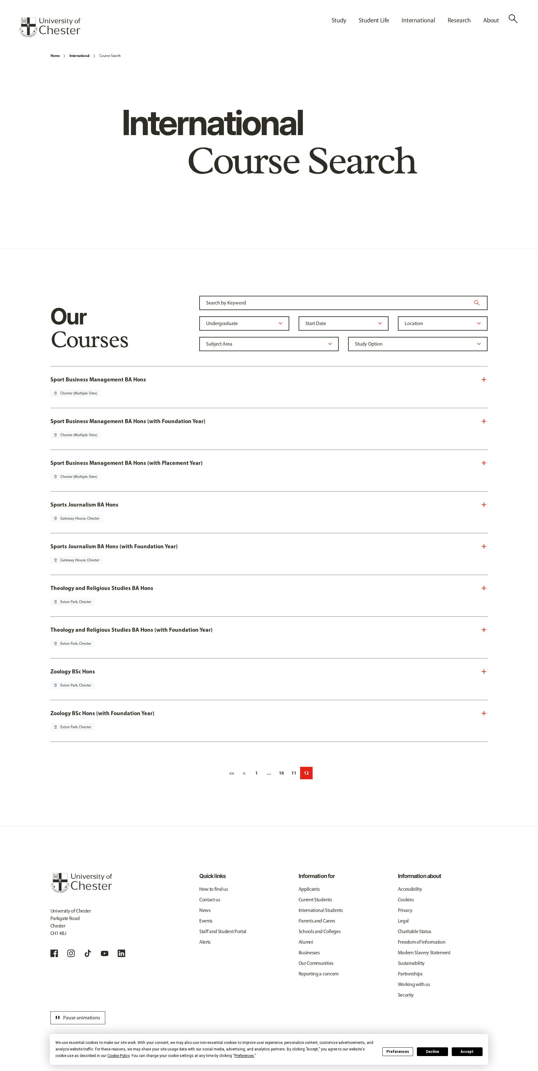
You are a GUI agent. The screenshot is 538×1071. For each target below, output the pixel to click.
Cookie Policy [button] (118, 1056)
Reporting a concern (319, 974)
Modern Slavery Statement (424, 952)
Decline (432, 1052)
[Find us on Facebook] (54, 953)
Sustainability (411, 963)
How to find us (213, 889)
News (204, 910)
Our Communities (316, 963)
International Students (321, 910)
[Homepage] (49, 27)
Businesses (309, 952)
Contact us (209, 900)
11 (293, 773)
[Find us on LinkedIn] (121, 953)
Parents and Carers (317, 921)
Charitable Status (415, 931)
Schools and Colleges (320, 931)
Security (406, 995)
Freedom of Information (422, 942)
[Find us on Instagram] (71, 953)
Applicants (309, 889)
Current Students (315, 900)
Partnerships (410, 974)
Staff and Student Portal (222, 931)
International (79, 55)
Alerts (204, 942)
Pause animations (77, 1017)
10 (281, 773)
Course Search (110, 56)
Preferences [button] (244, 1056)
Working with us (414, 984)
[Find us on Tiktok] (88, 953)
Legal (403, 921)
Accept (467, 1052)
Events (205, 921)
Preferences (397, 1052)
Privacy (405, 910)
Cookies (406, 900)
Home (55, 55)
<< (231, 773)
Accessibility (410, 889)
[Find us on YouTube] (104, 953)
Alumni (306, 942)
